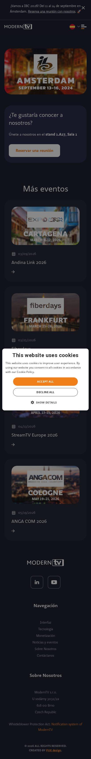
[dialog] (45, 380)
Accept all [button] (45, 381)
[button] (45, 402)
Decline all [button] (45, 392)
